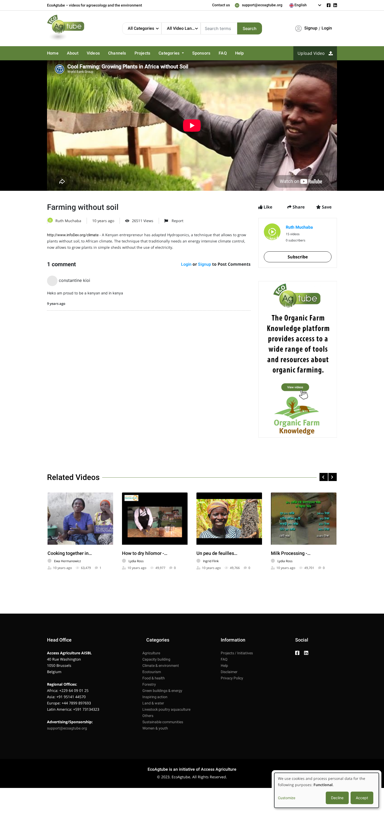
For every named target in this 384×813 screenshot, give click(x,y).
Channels (117, 53)
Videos (93, 53)
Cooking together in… (70, 553)
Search (250, 28)
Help (239, 53)
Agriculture (151, 653)
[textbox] (305, 5)
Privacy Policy (232, 678)
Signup (310, 28)
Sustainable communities (162, 722)
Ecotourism (151, 672)
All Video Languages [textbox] (183, 28)
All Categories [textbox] (141, 28)
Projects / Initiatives (237, 653)
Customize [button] (286, 798)
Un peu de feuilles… (216, 553)
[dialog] (326, 790)
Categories (170, 53)
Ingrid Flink (211, 561)
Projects (142, 53)
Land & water (153, 703)
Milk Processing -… (291, 553)
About (72, 53)
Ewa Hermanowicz (67, 561)
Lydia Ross (136, 561)
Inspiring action (154, 697)
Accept (362, 798)
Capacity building (156, 659)
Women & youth (155, 728)
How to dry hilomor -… (144, 553)
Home (53, 53)
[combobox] (305, 5)
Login (327, 28)
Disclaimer (229, 672)
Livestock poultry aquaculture (166, 709)
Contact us (221, 5)
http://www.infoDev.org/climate (72, 235)
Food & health (153, 678)
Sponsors (201, 53)
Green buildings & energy (162, 691)
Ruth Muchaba (68, 220)
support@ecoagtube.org (262, 5)
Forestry (149, 684)
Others (147, 716)
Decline (337, 798)
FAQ (223, 53)
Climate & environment (160, 665)
